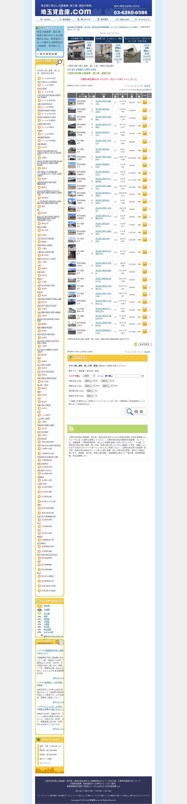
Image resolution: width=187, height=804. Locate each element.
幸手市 (44, 408)
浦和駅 (47, 619)
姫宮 (38, 516)
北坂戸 (47, 305)
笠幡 (56, 163)
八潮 (38, 265)
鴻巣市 (44, 361)
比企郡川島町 (47, 487)
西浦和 (39, 130)
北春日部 (52, 201)
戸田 (38, 238)
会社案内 (62, 795)
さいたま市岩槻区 (49, 141)
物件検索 (53, 795)
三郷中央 (40, 252)
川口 (38, 154)
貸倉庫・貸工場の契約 (48, 755)
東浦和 (47, 137)
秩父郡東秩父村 (48, 581)
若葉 (38, 305)
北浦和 (39, 124)
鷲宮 (52, 312)
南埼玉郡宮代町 (48, 513)
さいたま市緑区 (48, 134)
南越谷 (47, 192)
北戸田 (43, 238)
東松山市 (45, 223)
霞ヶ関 (39, 163)
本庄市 (44, 368)
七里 (38, 104)
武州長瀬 (40, 457)
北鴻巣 (47, 365)
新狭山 (49, 299)
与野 (44, 124)
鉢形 (55, 554)
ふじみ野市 (46, 415)
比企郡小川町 (47, 480)
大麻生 (39, 175)
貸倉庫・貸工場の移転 (48, 750)
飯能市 (44, 324)
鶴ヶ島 (39, 385)
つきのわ (48, 470)
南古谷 (39, 161)
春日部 (45, 201)
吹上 (38, 365)
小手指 (52, 218)
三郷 (46, 252)
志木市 (44, 275)
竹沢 (44, 483)
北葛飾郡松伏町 (48, 546)
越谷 (38, 192)
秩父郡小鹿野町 (48, 576)
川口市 (44, 147)
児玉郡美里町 (47, 520)
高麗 (51, 425)
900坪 (118, 50)
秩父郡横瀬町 (47, 565)
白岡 (38, 438)
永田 (52, 341)
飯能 (38, 327)
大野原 (47, 405)
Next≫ (147, 86)
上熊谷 (59, 173)
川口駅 (47, 613)
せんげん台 (41, 190)
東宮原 (52, 95)
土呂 (38, 97)
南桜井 (47, 203)
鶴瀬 (38, 258)
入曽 (38, 299)
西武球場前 (41, 220)
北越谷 (59, 192)
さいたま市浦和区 (49, 120)
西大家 (53, 305)
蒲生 (43, 192)
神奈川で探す (89, 791)
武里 (56, 203)
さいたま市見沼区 (49, 100)
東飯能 (43, 327)
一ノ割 (39, 201)
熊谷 (38, 171)
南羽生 (43, 378)
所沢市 (44, 213)
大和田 (43, 104)
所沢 (46, 216)
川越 (50, 161)
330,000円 (89, 57)
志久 (47, 445)
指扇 (44, 88)
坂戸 (43, 305)
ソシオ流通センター (44, 173)
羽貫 (38, 445)
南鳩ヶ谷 (53, 151)
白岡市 (44, 435)
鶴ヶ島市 (45, 382)
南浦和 (47, 110)
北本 (38, 398)
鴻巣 (43, 365)
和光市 (44, 289)
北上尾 (43, 285)
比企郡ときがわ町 (49, 501)
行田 (44, 319)
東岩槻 (43, 144)
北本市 (44, 395)
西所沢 (51, 216)
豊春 (51, 203)
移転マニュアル (93, 795)
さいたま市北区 (48, 92)
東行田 (39, 319)
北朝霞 (49, 245)
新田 (46, 182)
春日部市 (45, 198)
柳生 (52, 334)
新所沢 (39, 218)
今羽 (38, 95)
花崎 (48, 334)
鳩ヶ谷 (52, 152)
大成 (43, 82)
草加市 (44, 179)
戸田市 (44, 235)
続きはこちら (58, 678)
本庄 (38, 371)
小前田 (47, 341)
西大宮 (39, 88)
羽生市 (44, 375)
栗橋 (43, 312)
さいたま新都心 (51, 82)
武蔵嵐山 (40, 477)
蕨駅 (46, 616)
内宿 (51, 445)
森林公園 (40, 470)
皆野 (38, 561)
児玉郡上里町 (47, 533)
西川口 (39, 151)
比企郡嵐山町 (47, 473)
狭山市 (44, 295)
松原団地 (40, 182)
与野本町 (46, 117)
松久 (38, 523)
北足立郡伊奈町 (48, 442)
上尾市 (44, 282)
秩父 (43, 405)
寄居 (43, 554)
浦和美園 (40, 137)
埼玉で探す (108, 791)
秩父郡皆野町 (47, 558)
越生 (38, 463)
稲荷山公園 (57, 299)
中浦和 (52, 110)
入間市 (44, 346)
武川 (38, 341)
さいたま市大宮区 (49, 78)
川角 (56, 457)
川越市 (44, 158)
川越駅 (47, 609)
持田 (38, 321)
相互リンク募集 (45, 759)
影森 (38, 405)
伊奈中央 (57, 445)
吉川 (38, 432)
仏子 (38, 349)
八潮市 (44, 262)
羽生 (38, 378)
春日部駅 (47, 629)
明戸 (56, 341)
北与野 (52, 117)
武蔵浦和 (40, 110)
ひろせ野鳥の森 (51, 171)
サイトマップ (44, 763)
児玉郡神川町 (47, 526)
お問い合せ (133, 795)
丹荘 (38, 530)
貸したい (82, 795)
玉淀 (51, 554)
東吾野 (49, 327)
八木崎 (58, 201)
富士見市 (45, 255)
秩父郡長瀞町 (47, 570)
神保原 (39, 536)
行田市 (44, 316)
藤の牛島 (40, 203)
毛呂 (46, 457)
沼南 (52, 285)
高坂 (44, 227)
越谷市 (44, 187)
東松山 (39, 227)
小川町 (39, 483)
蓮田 (38, 391)
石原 (54, 173)
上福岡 (47, 418)
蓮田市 (44, 388)
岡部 (38, 343)
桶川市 (44, 355)
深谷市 (44, 338)
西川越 (39, 165)
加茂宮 (43, 97)
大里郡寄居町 (47, 551)
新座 (38, 272)
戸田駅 (47, 622)
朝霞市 (44, 242)
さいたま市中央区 (49, 114)
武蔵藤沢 (48, 349)
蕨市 (43, 206)
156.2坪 (89, 48)
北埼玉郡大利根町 (49, 591)
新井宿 (58, 152)
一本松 (45, 385)
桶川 (38, 358)
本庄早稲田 (49, 371)
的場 (54, 161)
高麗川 (47, 425)
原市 (48, 285)
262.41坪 (146, 50)
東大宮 (49, 104)
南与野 (39, 117)
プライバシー (71, 795)
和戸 (43, 516)
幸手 (38, 412)
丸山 (43, 445)
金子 (43, 349)
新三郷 (51, 252)
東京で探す (79, 791)
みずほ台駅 (48, 632)
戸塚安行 (40, 152)
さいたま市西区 (48, 85)
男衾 (47, 554)
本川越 (45, 161)
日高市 (44, 422)
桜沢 (38, 554)
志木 (43, 272)
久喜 (38, 312)
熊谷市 (44, 168)
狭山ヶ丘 (40, 216)
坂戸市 (44, 302)
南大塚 (59, 161)
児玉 (43, 371)
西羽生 (53, 378)
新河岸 (45, 163)
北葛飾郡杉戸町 (48, 540)
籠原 (43, 171)
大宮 (38, 82)
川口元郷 (46, 151)
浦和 (48, 124)
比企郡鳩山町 (47, 497)
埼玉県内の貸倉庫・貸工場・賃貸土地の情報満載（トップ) (92, 27)
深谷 (43, 341)
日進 (47, 95)
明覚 (38, 505)
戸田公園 (50, 238)
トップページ (43, 795)
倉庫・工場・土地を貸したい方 (50, 746)
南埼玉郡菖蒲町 (48, 508)
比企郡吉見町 (47, 492)
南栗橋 (57, 312)
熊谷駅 (47, 606)
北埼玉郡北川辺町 (49, 586)
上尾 (38, 285)
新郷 (48, 378)
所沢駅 (47, 627)
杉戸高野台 (41, 543)
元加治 (39, 351)
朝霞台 (43, 245)
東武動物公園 (50, 516)
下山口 (48, 220)
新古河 (43, 334)
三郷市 (44, 248)
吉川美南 (44, 432)
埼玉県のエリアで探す (128, 27)
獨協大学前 (41, 184)
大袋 (38, 194)
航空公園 (46, 218)
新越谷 (53, 192)
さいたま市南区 (48, 107)
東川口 (47, 152)
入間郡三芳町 (47, 449)
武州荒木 (50, 319)
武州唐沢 (44, 463)
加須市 (44, 331)
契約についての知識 (107, 795)
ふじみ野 (52, 258)
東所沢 (56, 216)
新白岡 (43, 438)
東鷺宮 (47, 312)
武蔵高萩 (40, 425)
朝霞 (38, 245)
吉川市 (44, 428)
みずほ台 (44, 258)
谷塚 (54, 182)
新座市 (44, 269)
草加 (50, 182)
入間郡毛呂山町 (48, 453)
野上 (38, 573)
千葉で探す (99, 791)
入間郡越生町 (47, 460)
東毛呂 (51, 457)
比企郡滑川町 (47, 467)
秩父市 (44, 402)
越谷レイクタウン (52, 190)
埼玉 (88, 800)
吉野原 (57, 95)
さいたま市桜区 (48, 127)
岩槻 (38, 144)
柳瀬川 (39, 278)
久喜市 (44, 309)
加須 (38, 334)
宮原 (43, 95)
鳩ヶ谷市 (45, 230)
